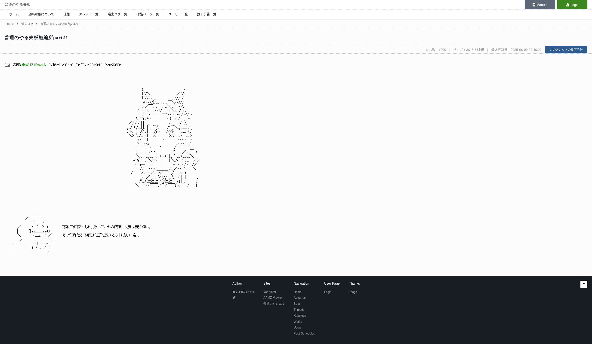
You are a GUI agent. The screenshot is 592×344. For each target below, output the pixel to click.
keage (353, 291)
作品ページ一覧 (147, 14)
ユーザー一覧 (178, 14)
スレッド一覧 (89, 14)
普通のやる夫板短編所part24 (36, 37)
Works (298, 321)
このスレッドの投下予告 (566, 49)
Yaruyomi (269, 291)
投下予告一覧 (206, 14)
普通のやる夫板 (18, 4)
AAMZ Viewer (272, 297)
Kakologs (300, 315)
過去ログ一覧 (117, 14)
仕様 (66, 14)
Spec (297, 303)
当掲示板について (41, 14)
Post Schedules (304, 333)
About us (300, 297)
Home (298, 291)
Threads (299, 309)
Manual (541, 4)
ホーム (14, 14)
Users (298, 327)
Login (574, 4)
